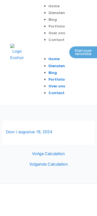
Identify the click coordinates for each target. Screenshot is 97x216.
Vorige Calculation (48, 154)
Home (54, 6)
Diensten (56, 12)
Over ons (56, 33)
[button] (51, 52)
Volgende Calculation (48, 164)
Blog (52, 19)
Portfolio (56, 26)
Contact (56, 39)
